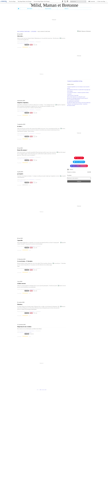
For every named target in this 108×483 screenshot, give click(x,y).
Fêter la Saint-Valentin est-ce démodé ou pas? (76, 96)
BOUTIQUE (29, 8)
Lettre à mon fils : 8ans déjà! (72, 95)
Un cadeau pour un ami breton (73, 101)
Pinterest (66, 8)
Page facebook (48, 8)
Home (18, 7)
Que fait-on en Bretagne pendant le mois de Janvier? (77, 98)
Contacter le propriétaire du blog (74, 81)
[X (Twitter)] (65, 1)
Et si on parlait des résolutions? (73, 99)
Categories (33, 31)
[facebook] (62, 1)
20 (40, 389)
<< (37, 389)
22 (43, 389)
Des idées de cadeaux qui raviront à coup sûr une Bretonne (78, 102)
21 (42, 389)
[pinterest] (67, 1)
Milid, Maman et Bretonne (23, 31)
